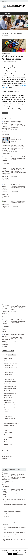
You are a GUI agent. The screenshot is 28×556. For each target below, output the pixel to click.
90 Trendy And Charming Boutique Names (13, 522)
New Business (8, 428)
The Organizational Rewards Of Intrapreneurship (14, 504)
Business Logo (8, 377)
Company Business (9, 402)
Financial (6, 411)
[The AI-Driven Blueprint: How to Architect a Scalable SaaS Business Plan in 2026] (6, 201)
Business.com (6, 516)
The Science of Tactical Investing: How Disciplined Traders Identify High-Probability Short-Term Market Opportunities (18, 124)
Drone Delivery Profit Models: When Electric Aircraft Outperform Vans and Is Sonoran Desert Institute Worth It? (18, 171)
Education (6, 409)
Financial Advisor (8, 414)
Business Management (10, 381)
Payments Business (9, 434)
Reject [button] (15, 554)
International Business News (11, 423)
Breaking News (8, 358)
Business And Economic (10, 363)
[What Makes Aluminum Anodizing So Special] (14, 45)
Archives (12, 354)
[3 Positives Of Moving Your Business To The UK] (6, 138)
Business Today (8, 395)
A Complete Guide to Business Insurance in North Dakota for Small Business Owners (18, 321)
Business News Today (10, 388)
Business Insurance (9, 372)
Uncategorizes (8, 444)
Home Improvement (6, 53)
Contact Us (5, 454)
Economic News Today (10, 407)
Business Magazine (9, 379)
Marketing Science (9, 425)
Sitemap (4, 458)
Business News (8, 384)
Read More (4, 112)
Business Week (8, 400)
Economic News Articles (10, 404)
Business (6, 360)
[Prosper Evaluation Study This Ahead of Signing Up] (6, 489)
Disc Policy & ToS (7, 456)
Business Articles (8, 365)
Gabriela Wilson (12, 61)
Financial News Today (9, 418)
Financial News (8, 416)
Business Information (9, 370)
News (5, 430)
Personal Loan (8, 437)
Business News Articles (10, 386)
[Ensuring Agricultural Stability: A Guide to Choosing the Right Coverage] (6, 156)
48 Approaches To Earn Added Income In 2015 (14, 499)
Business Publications (10, 393)
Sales (5, 439)
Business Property (9, 390)
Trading (6, 441)
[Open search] (25, 13)
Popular (5, 469)
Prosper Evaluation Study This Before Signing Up (14, 527)
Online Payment (8, 432)
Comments (12, 469)
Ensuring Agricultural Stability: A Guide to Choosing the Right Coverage (18, 158)
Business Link (8, 374)
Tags (18, 469)
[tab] (5, 355)
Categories (5, 354)
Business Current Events (10, 367)
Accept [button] (10, 554)
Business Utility (8, 397)
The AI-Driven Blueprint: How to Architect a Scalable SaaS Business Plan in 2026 (18, 203)
